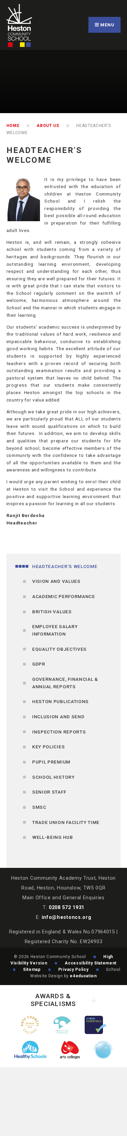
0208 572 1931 (66, 907)
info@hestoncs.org (66, 917)
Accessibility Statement (91, 963)
